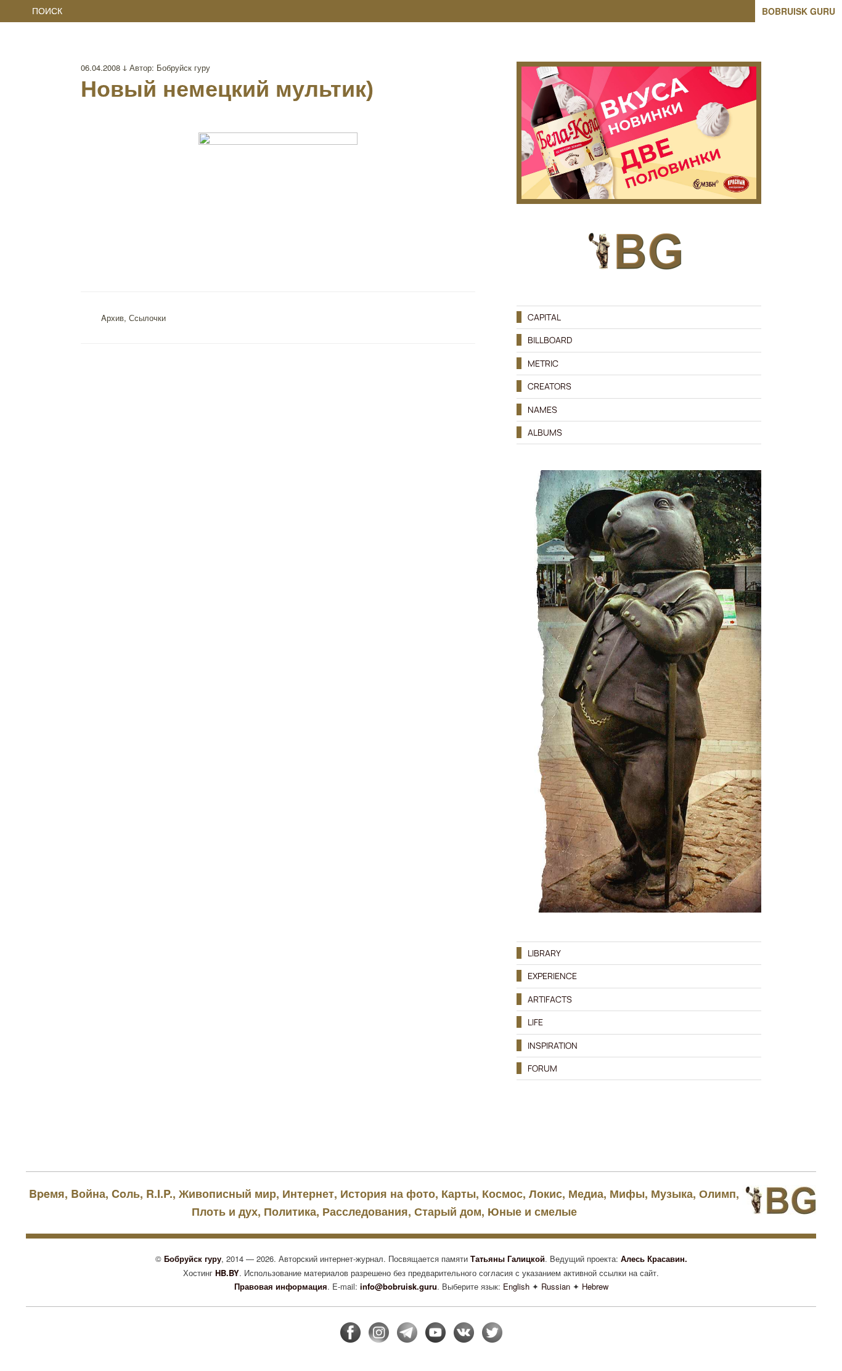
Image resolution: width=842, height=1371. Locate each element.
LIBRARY (544, 953)
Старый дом (447, 1211)
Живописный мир (227, 1194)
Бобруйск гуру (183, 67)
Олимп (717, 1194)
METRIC (543, 363)
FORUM (542, 1068)
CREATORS (549, 386)
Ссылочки (147, 317)
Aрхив (112, 317)
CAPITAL (544, 317)
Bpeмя (47, 1194)
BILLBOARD (550, 340)
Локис (545, 1194)
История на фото (387, 1194)
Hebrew (595, 1286)
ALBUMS (545, 432)
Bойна (88, 1194)
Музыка (672, 1194)
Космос (502, 1194)
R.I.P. (159, 1194)
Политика (290, 1211)
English (516, 1286)
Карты (458, 1194)
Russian (555, 1286)
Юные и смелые (532, 1211)
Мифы (627, 1194)
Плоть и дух (225, 1211)
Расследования (365, 1211)
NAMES (542, 409)
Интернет (308, 1194)
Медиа (585, 1194)
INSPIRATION (553, 1045)
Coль (126, 1194)
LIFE (535, 1022)
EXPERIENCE (552, 976)
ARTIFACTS (550, 999)
